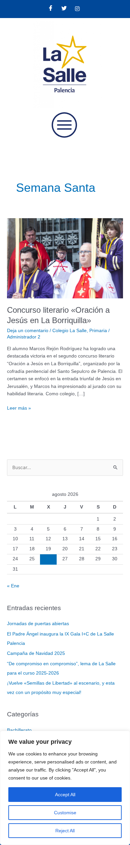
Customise (65, 812)
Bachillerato (19, 730)
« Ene (13, 585)
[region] (65, 788)
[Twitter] (64, 9)
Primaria (98, 330)
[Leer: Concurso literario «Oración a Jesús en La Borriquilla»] (65, 257)
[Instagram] (77, 9)
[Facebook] (51, 9)
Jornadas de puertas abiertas (38, 623)
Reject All (65, 830)
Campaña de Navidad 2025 (36, 653)
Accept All (65, 794)
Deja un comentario (27, 330)
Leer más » (19, 408)
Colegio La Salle (69, 330)
